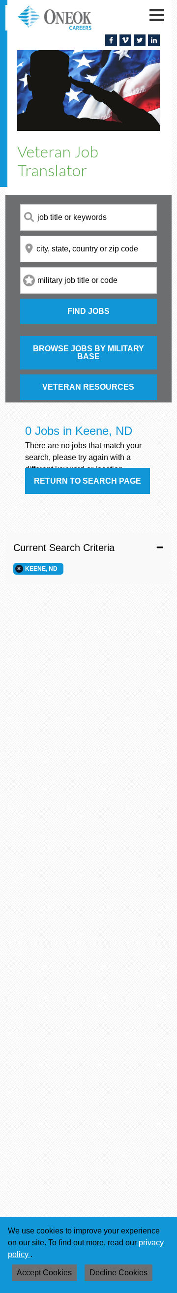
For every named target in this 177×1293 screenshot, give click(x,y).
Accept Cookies (44, 1272)
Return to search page (87, 481)
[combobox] (88, 217)
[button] (88, 547)
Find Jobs (88, 311)
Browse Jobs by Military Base (88, 352)
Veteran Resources (88, 387)
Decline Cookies (118, 1272)
